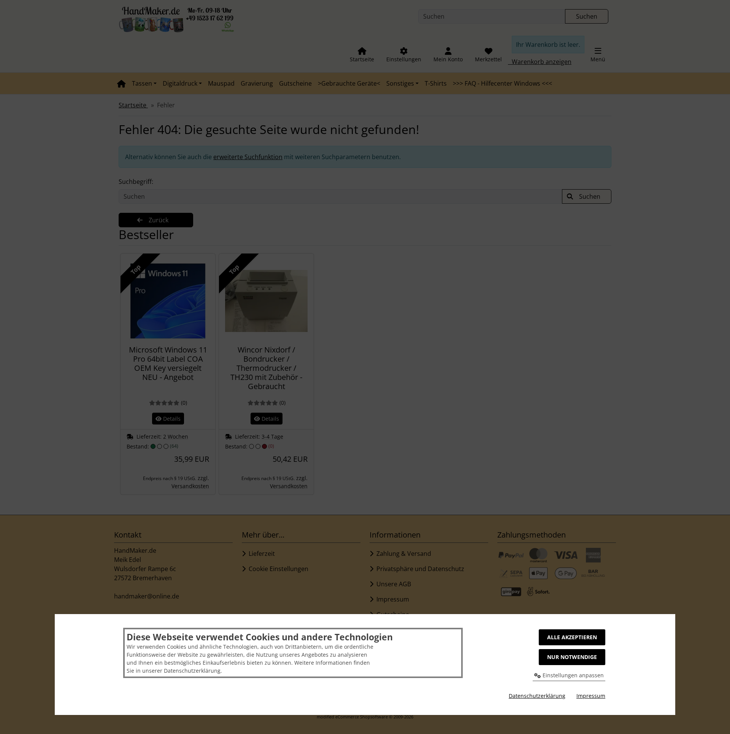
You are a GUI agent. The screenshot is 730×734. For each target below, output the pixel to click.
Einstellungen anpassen (572, 675)
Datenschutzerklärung (537, 695)
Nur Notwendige (572, 657)
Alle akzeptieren (572, 637)
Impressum (590, 695)
